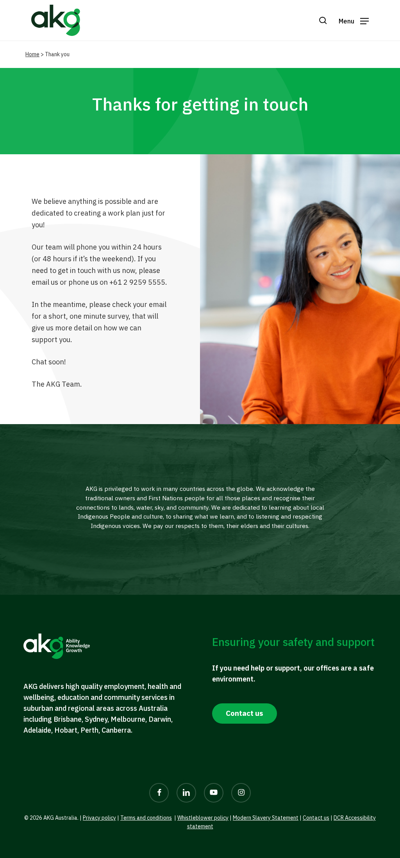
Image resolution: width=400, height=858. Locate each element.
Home (32, 54)
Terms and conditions (146, 817)
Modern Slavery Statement (265, 817)
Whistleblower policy (203, 817)
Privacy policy (99, 817)
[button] (354, 20)
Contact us (316, 817)
